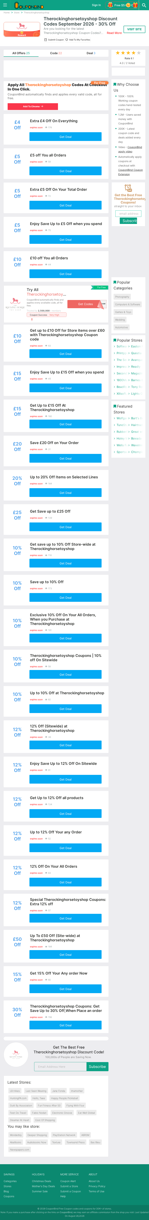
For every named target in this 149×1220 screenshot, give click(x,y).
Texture (56, 1142)
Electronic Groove (62, 1112)
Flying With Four (75, 1105)
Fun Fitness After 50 (49, 1105)
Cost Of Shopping (45, 1120)
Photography (122, 296)
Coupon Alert (68, 1181)
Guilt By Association (21, 1105)
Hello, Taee (39, 1098)
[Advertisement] (56, 69)
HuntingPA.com (18, 1098)
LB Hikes (15, 1090)
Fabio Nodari (39, 1112)
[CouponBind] (31, 5)
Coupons (9, 1196)
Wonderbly (16, 1135)
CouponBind (66, 1212)
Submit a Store (69, 1186)
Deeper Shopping (37, 1135)
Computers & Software (127, 304)
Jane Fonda (58, 1090)
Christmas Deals (41, 1181)
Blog (6, 1191)
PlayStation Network (64, 1135)
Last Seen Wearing (36, 1090)
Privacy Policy (97, 1186)
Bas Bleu (95, 1142)
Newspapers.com (19, 1149)
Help (63, 1196)
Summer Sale (40, 1191)
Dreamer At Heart (19, 1120)
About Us (94, 1181)
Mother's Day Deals (43, 1186)
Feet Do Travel (18, 1112)
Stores (7, 1186)
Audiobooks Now (36, 1142)
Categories (10, 1181)
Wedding (120, 319)
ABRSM (85, 1135)
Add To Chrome (31, 106)
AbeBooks (15, 1142)
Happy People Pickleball (64, 1098)
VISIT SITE (134, 29)
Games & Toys (123, 312)
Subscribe (97, 1066)
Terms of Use (96, 1191)
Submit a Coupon (70, 1191)
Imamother (77, 1090)
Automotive (121, 327)
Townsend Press (76, 1142)
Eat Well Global (86, 1112)
